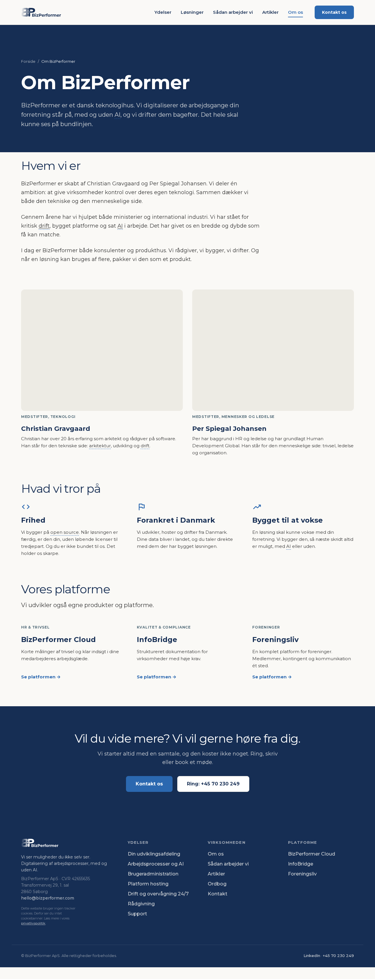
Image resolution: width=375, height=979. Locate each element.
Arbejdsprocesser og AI (156, 864)
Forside (28, 61)
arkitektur (100, 445)
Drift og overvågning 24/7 (158, 894)
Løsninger (192, 12)
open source (64, 532)
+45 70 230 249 (338, 955)
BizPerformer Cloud (311, 854)
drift (44, 226)
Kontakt (217, 894)
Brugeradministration (153, 874)
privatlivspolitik (33, 923)
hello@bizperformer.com (47, 898)
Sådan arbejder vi (233, 12)
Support (137, 914)
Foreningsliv (302, 874)
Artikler (270, 12)
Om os (295, 12)
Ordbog (217, 884)
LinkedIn (312, 955)
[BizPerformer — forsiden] (41, 12)
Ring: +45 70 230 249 (213, 784)
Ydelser (162, 12)
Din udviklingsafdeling (154, 854)
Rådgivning (141, 904)
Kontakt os (334, 12)
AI (117, 114)
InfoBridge (300, 864)
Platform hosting (148, 884)
